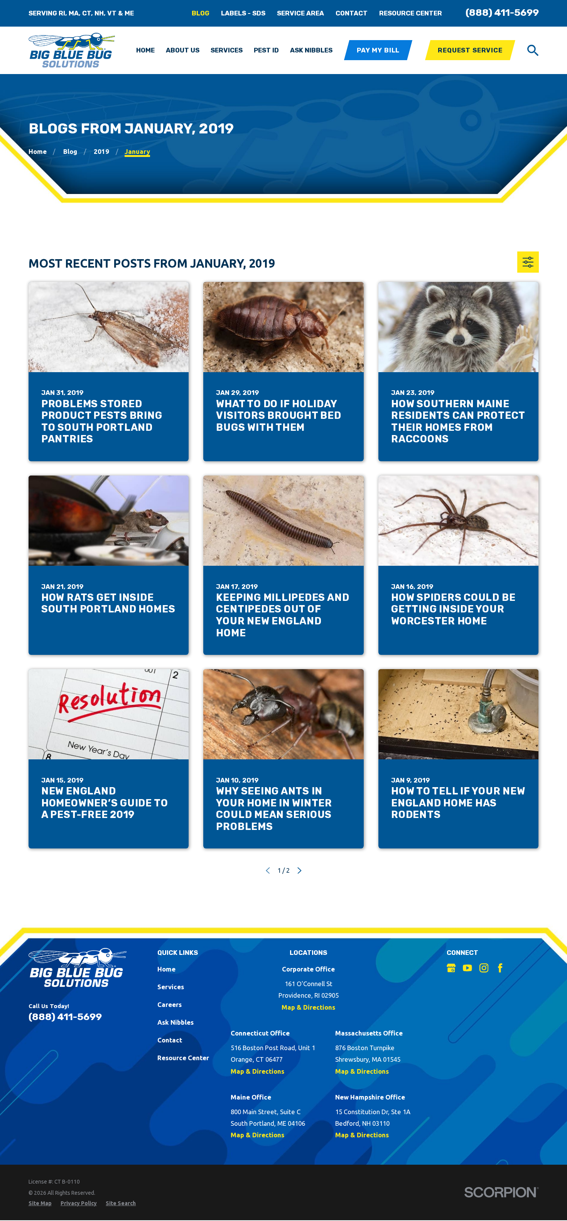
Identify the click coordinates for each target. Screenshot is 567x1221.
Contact (352, 13)
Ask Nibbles (175, 1022)
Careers (169, 1004)
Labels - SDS (243, 13)
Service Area (300, 13)
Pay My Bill (378, 50)
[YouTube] (467, 967)
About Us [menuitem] (182, 50)
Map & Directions (308, 1007)
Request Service (470, 50)
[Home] (72, 50)
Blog (200, 13)
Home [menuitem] (145, 50)
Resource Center (410, 13)
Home (166, 969)
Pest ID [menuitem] (266, 50)
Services (170, 986)
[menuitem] (40, 1203)
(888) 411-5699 (502, 12)
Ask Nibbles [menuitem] (311, 50)
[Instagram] (483, 967)
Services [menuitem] (227, 50)
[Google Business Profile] (451, 967)
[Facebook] (500, 967)
